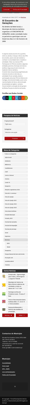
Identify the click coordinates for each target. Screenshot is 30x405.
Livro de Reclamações (8, 372)
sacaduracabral (9, 261)
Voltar (21, 315)
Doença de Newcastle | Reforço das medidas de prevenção (15, 309)
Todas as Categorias (10, 154)
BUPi (8, 243)
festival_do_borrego (10, 229)
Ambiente (7, 161)
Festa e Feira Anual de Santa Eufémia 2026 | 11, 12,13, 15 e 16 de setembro (16, 302)
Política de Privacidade (9, 375)
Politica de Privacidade (20, 9)
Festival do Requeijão (11, 225)
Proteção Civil (9, 257)
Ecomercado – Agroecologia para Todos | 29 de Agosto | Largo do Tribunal (16, 276)
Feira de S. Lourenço (10, 193)
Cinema (7, 179)
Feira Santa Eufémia (10, 211)
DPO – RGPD (5, 369)
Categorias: (8, 129)
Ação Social (8, 157)
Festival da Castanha (11, 222)
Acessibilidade (6, 363)
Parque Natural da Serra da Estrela (14, 254)
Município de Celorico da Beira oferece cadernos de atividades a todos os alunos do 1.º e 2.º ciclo (16, 285)
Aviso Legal (5, 366)
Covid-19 (7, 182)
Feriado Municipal (10, 214)
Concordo (6, 9)
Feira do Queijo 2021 (11, 200)
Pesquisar (15, 138)
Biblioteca (8, 164)
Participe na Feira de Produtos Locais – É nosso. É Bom (16, 294)
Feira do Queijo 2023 (11, 207)
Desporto (7, 186)
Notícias (23, 17)
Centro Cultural (9, 175)
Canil (6, 171)
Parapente (8, 250)
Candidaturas (8, 168)
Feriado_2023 (8, 218)
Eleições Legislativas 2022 (12, 189)
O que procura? (9, 121)
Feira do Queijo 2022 (11, 204)
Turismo (7, 265)
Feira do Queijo (9, 197)
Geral (6, 232)
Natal (8, 247)
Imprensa (7, 236)
